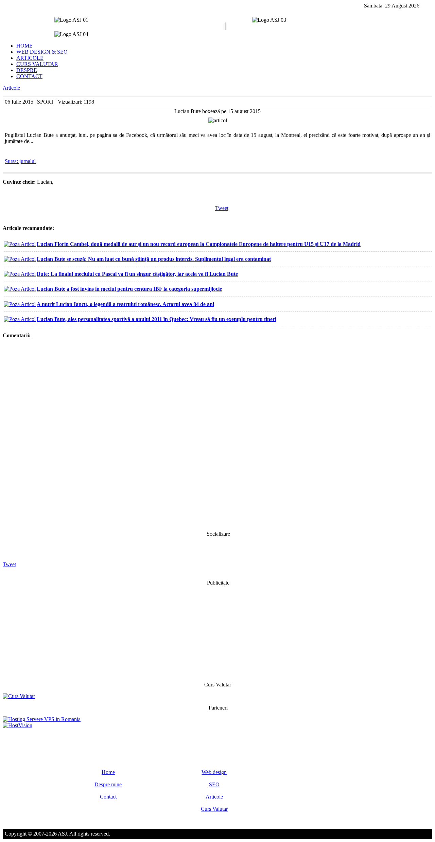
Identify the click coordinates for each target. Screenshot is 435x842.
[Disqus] (217, 434)
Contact (108, 797)
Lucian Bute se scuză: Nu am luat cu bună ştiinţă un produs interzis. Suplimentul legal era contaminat (154, 259)
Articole (11, 88)
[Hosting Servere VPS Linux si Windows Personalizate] (42, 719)
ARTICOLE (30, 58)
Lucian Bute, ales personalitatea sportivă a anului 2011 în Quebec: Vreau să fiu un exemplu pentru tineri (156, 319)
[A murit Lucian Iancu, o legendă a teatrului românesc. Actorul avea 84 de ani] (20, 304)
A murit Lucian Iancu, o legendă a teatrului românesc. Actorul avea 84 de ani (125, 304)
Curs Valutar (214, 809)
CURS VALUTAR (37, 64)
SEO (214, 784)
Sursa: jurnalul (20, 161)
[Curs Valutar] (19, 696)
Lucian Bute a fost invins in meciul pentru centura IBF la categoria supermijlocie (129, 289)
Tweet (221, 208)
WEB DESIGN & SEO (42, 52)
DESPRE (26, 70)
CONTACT (29, 76)
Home (108, 772)
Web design (214, 772)
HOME (24, 46)
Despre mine (108, 784)
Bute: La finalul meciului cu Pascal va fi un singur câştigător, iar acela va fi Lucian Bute (137, 274)
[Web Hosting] (17, 725)
